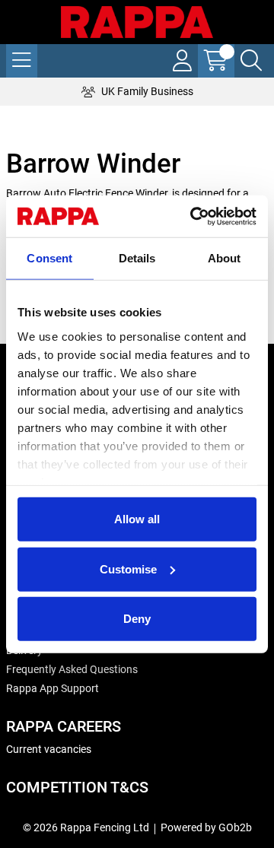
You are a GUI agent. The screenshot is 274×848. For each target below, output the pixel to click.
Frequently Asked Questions (72, 669)
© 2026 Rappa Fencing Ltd (86, 827)
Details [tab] (137, 258)
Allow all (137, 519)
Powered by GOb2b (206, 827)
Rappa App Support (52, 688)
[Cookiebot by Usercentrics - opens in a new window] (193, 216)
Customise (128, 568)
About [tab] (224, 258)
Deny (137, 618)
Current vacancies (48, 749)
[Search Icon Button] (251, 61)
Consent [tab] (49, 258)
